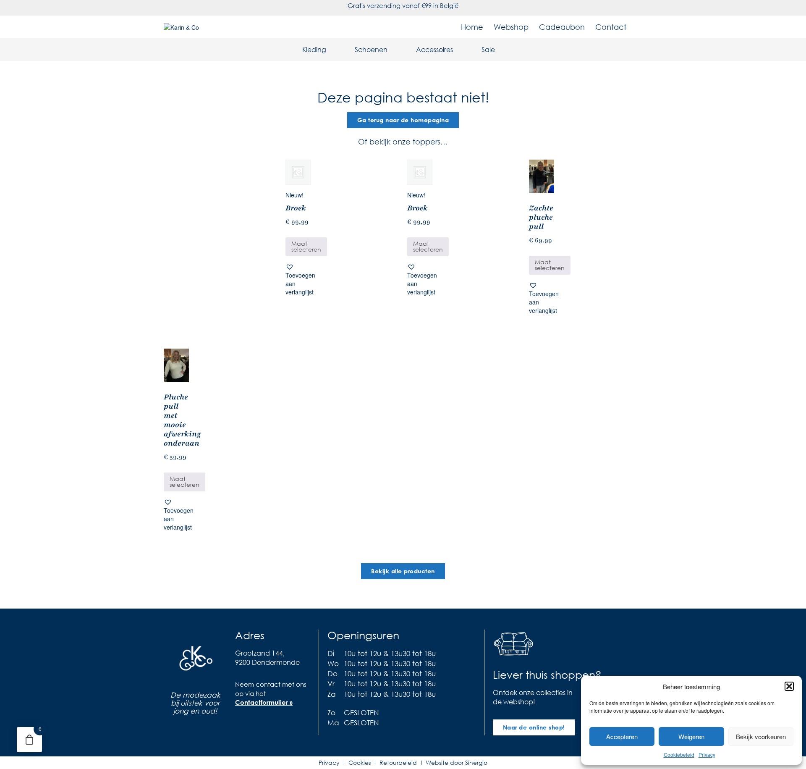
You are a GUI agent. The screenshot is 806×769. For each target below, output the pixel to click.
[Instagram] (258, 725)
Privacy (707, 754)
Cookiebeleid (679, 754)
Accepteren (622, 736)
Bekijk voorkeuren (761, 736)
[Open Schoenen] (393, 50)
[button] (789, 686)
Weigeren (691, 736)
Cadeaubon (562, 27)
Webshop (511, 27)
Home (472, 27)
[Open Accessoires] (458, 50)
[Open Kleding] (331, 50)
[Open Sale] (500, 50)
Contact (610, 27)
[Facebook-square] (241, 725)
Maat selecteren (306, 246)
